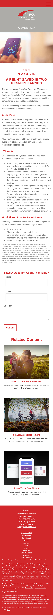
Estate (26, 540)
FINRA (39, 595)
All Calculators (26, 557)
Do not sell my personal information (35, 588)
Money (26, 548)
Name (8, 276)
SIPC (45, 595)
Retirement (26, 535)
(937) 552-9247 (28, 28)
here (8, 610)
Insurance (26, 543)
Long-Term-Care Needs (26, 488)
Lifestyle (26, 550)
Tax (26, 545)
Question (8, 305)
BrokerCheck (45, 560)
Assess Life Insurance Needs (26, 381)
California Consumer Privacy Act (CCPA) (16, 586)
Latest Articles (26, 552)
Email (8, 291)
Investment (26, 538)
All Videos (26, 555)
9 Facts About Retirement (26, 435)
